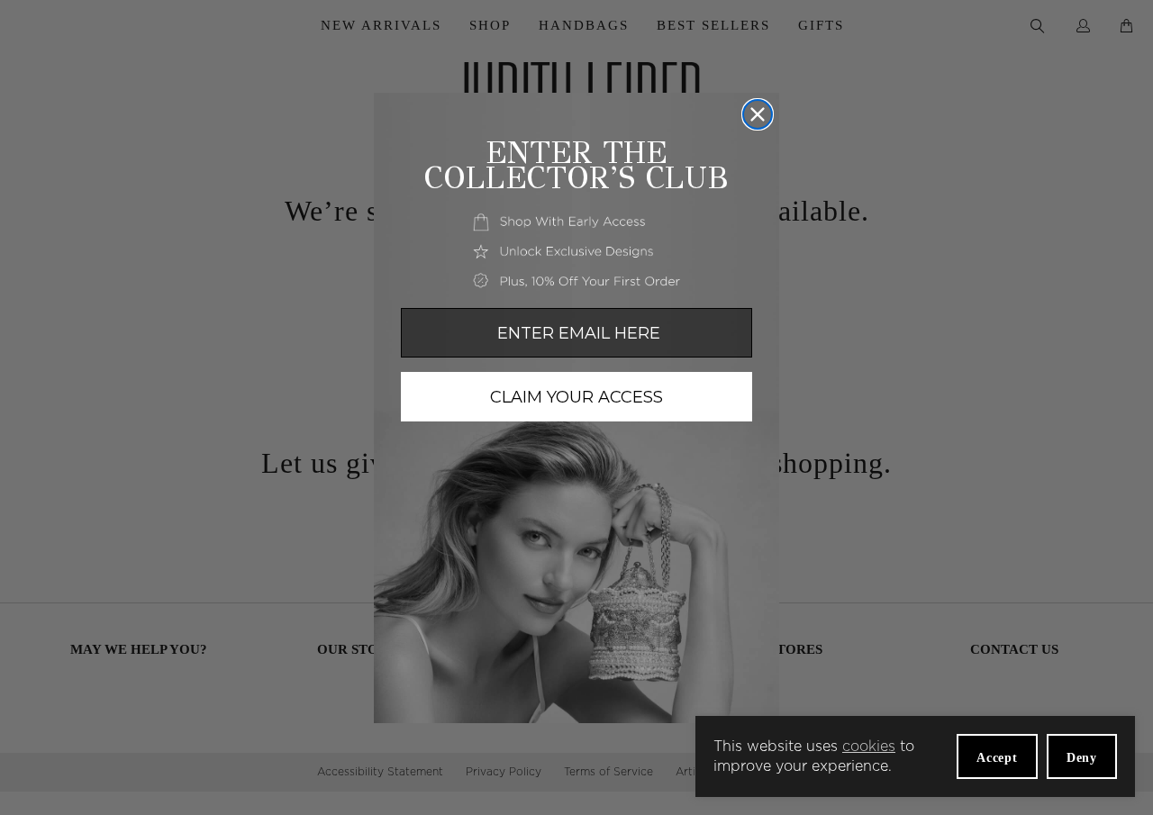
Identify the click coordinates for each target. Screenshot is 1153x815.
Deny (1082, 758)
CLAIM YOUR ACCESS (576, 397)
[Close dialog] (757, 114)
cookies (868, 746)
